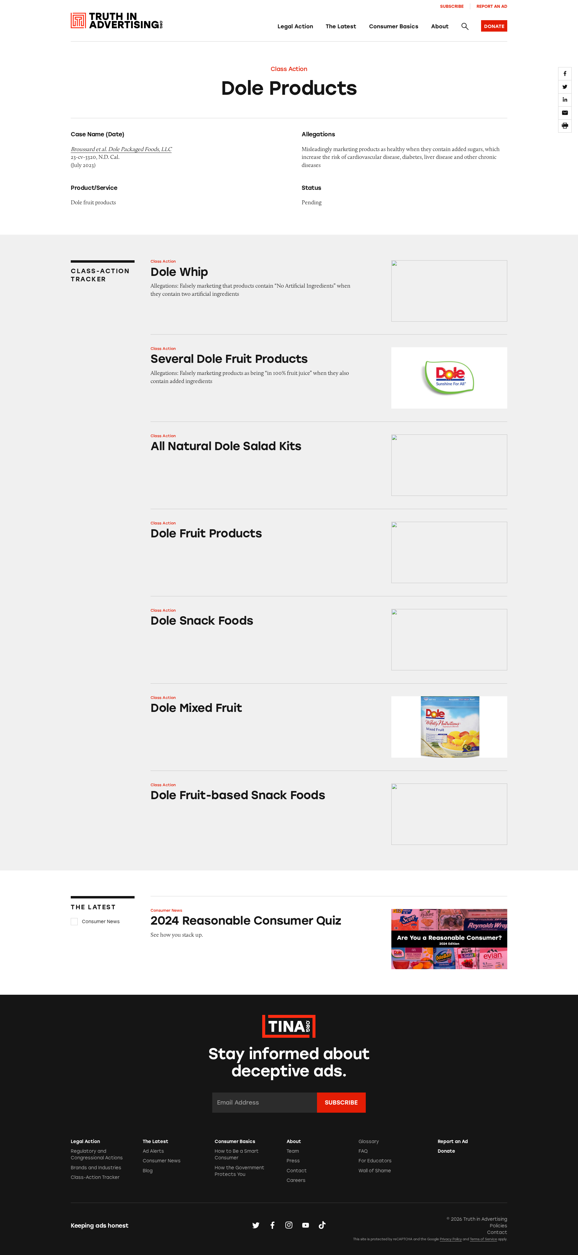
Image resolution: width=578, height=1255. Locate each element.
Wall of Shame (375, 1170)
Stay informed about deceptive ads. (289, 1062)
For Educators (375, 1161)
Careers (296, 1180)
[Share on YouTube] (305, 1225)
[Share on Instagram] (289, 1225)
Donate (446, 1151)
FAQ (363, 1151)
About (440, 26)
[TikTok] (322, 1225)
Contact (297, 1170)
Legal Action (295, 26)
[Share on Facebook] (564, 73)
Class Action (289, 69)
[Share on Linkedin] (564, 100)
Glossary (369, 1141)
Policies (498, 1226)
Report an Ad (492, 6)
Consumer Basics (393, 26)
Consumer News (101, 921)
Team (293, 1151)
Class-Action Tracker (95, 1177)
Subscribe (452, 6)
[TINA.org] (288, 1025)
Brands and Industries (96, 1167)
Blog (148, 1170)
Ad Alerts (153, 1151)
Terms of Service (483, 1239)
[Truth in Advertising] (117, 21)
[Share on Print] (564, 126)
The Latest (341, 26)
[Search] (464, 27)
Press (293, 1161)
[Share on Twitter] (564, 86)
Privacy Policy (451, 1239)
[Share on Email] (564, 113)
